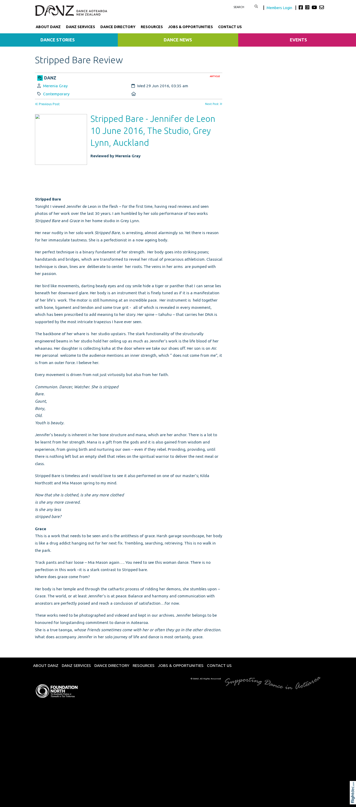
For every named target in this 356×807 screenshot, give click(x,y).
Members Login (280, 7)
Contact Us (230, 27)
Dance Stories (57, 39)
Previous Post (49, 104)
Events (298, 39)
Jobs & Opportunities (190, 27)
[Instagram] (308, 7)
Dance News (178, 39)
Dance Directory (118, 27)
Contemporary (56, 94)
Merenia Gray (55, 86)
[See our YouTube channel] (315, 7)
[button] (354, 800)
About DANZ (48, 27)
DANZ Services (80, 27)
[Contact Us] (321, 7)
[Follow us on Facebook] (301, 7)
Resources (152, 27)
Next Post (212, 103)
